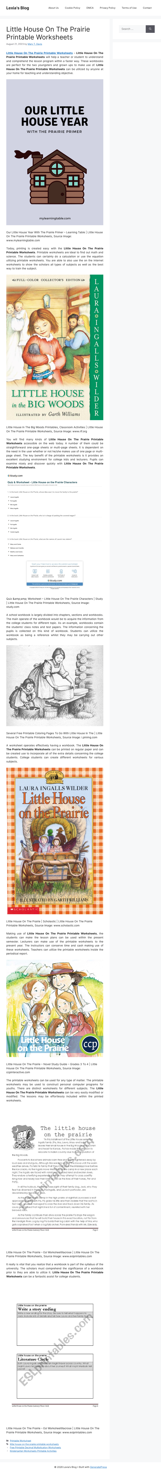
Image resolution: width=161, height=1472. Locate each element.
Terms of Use (129, 7)
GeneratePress (98, 1467)
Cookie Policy (72, 7)
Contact (147, 7)
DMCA (90, 7)
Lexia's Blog (17, 8)
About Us (53, 7)
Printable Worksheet (20, 1440)
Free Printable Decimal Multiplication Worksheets (35, 1447)
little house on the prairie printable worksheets (34, 1444)
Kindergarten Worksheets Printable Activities (33, 1451)
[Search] (150, 29)
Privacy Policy (107, 7)
